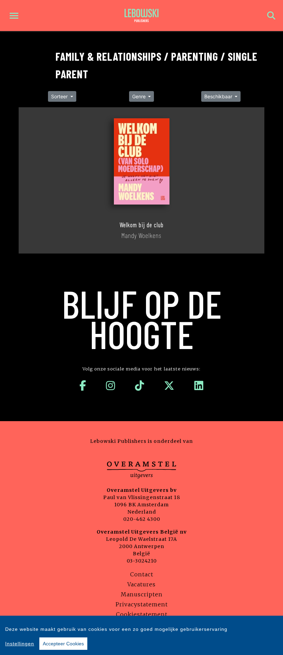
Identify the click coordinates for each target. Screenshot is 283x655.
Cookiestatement (141, 614)
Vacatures (141, 584)
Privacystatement (142, 604)
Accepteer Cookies (63, 643)
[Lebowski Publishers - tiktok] (140, 385)
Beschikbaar (219, 96)
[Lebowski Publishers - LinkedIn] (199, 385)
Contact (141, 574)
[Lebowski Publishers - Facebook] (83, 385)
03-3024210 (142, 561)
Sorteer (60, 96)
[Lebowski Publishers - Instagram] (111, 385)
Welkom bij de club (141, 225)
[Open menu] (14, 15)
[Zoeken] (271, 15)
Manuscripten (142, 594)
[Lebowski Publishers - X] (169, 385)
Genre (139, 96)
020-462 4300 (141, 519)
